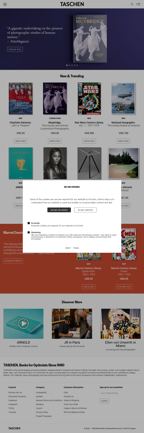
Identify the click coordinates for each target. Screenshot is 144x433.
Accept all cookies (59, 210)
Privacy (76, 248)
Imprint (67, 248)
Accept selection (85, 210)
